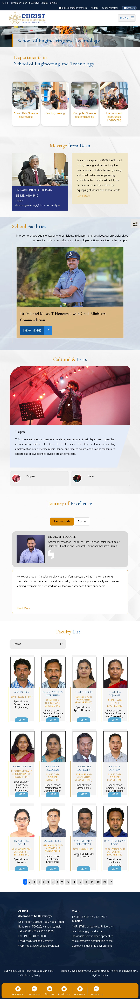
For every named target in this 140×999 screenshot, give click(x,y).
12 (79, 882)
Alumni (94, 8)
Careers (130, 8)
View (22, 720)
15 (98, 882)
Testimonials (62, 521)
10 (67, 882)
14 (92, 882)
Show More (32, 331)
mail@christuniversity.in (74, 8)
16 (104, 882)
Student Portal (110, 8)
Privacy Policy (32, 975)
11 (73, 882)
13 (85, 882)
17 (110, 882)
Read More (83, 196)
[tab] (62, 521)
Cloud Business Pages (97, 971)
